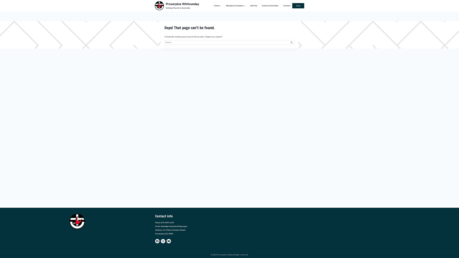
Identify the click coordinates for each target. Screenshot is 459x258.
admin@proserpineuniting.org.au (174, 226)
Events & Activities (270, 6)
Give (298, 5)
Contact (286, 6)
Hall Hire (253, 6)
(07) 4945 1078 (167, 222)
